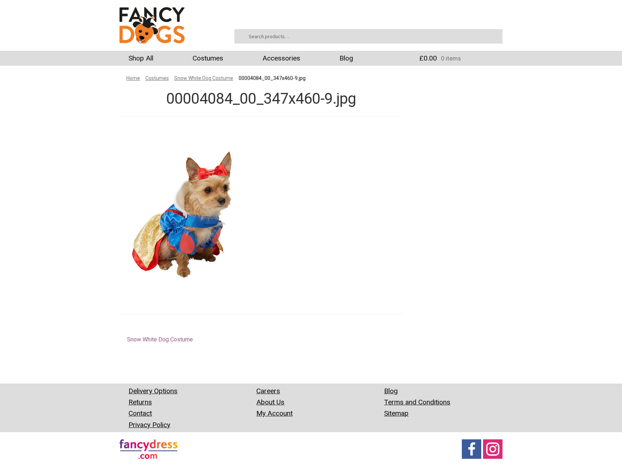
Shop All (141, 58)
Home (133, 78)
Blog (346, 58)
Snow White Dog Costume (203, 78)
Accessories (281, 58)
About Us (270, 402)
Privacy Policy (149, 425)
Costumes (208, 58)
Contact (140, 413)
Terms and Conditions (417, 402)
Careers (268, 391)
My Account (274, 413)
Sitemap (396, 413)
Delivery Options (153, 391)
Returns (140, 402)
